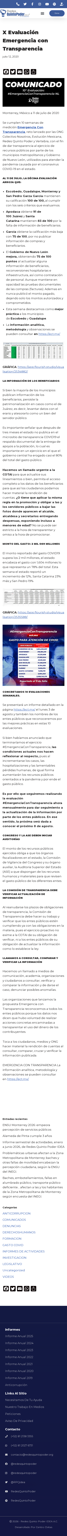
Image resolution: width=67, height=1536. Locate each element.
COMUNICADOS (14, 1219)
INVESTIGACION (14, 1257)
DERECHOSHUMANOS (19, 1232)
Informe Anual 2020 (19, 1371)
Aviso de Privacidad (19, 1421)
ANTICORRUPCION (17, 1213)
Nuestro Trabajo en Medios (24, 1407)
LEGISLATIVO (12, 1264)
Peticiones (12, 1414)
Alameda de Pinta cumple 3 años (27, 1136)
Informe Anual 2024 (19, 1343)
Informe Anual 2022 (19, 1357)
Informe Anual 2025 (19, 1336)
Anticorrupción (16, 1385)
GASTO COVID (13, 1245)
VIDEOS (8, 1276)
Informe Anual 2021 (19, 1364)
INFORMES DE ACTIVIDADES (24, 1251)
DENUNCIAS (12, 1226)
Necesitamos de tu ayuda (23, 1400)
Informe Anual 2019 (19, 1378)
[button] (42, 13)
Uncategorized (14, 1270)
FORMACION (12, 1238)
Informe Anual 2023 (19, 1350)
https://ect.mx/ (49, 334)
